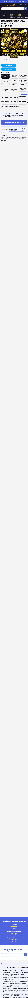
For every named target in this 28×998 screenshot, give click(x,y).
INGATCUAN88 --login (14, 122)
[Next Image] (25, 44)
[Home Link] (9, 5)
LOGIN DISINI (8, 69)
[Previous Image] (2, 44)
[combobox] (12, 8)
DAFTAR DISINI (8, 65)
